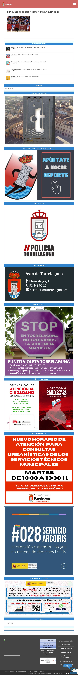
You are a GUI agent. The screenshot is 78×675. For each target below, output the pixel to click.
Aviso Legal (37, 673)
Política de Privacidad (46, 673)
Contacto (30, 673)
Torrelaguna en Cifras (66, 661)
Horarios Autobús (66, 652)
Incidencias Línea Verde (66, 648)
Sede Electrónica (66, 644)
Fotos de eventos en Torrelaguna (66, 656)
